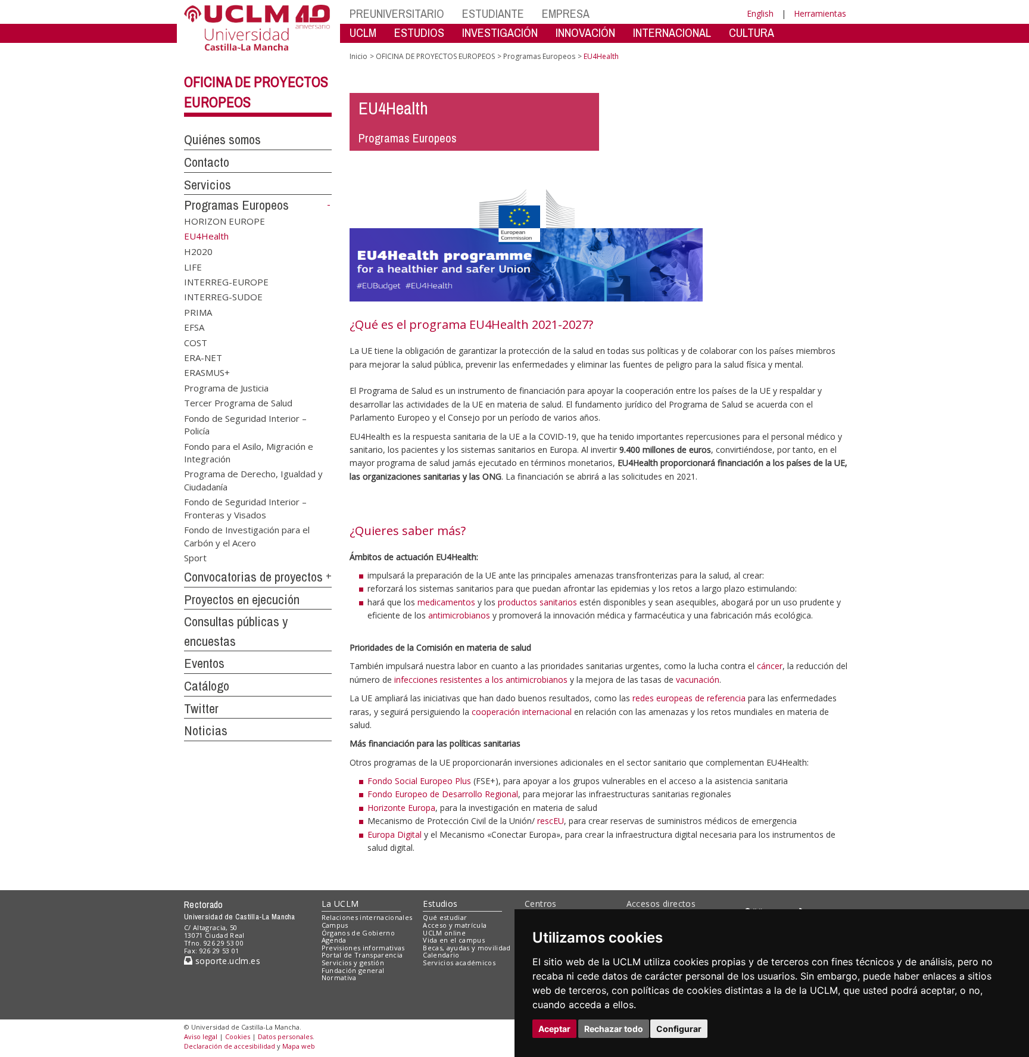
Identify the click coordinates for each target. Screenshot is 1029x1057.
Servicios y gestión (353, 962)
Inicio (358, 56)
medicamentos (446, 602)
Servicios (207, 185)
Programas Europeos (236, 205)
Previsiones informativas (363, 947)
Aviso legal (200, 1036)
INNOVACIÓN (585, 32)
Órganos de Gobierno (358, 932)
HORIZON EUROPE (224, 221)
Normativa (339, 977)
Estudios (440, 903)
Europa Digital (394, 834)
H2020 (198, 251)
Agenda (334, 939)
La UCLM (340, 903)
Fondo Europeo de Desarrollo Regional (442, 794)
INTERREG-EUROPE (226, 281)
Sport (195, 557)
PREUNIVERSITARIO (397, 13)
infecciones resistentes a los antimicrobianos (480, 679)
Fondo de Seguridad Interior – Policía (245, 424)
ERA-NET (203, 357)
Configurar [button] (678, 1029)
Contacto (206, 162)
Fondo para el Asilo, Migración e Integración (248, 452)
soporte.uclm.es (226, 960)
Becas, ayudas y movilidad (466, 947)
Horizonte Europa (401, 807)
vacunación (697, 679)
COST (195, 342)
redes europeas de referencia (689, 698)
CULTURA (751, 32)
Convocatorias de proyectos (253, 577)
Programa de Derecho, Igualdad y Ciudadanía (253, 480)
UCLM (363, 32)
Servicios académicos (459, 962)
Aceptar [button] (554, 1029)
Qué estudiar (445, 917)
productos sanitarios (537, 602)
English (760, 13)
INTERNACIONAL (672, 32)
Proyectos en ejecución (242, 599)
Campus (335, 925)
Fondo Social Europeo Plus (419, 780)
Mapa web (298, 1046)
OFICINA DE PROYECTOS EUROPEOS (435, 56)
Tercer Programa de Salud (238, 403)
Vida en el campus (454, 939)
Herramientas (820, 13)
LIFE (193, 266)
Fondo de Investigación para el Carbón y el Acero (247, 536)
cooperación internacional (522, 711)
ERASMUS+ (207, 372)
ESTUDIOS (419, 32)
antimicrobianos (459, 615)
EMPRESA (566, 13)
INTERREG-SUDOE (223, 297)
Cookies (237, 1036)
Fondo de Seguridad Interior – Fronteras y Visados (245, 508)
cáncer (769, 665)
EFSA (194, 327)
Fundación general (353, 970)
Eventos (204, 663)
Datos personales (285, 1036)
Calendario (441, 954)
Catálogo (206, 686)
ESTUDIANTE (493, 13)
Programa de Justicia (226, 387)
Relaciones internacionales (367, 917)
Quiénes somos (222, 139)
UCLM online (444, 932)
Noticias (205, 730)
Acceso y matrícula (455, 925)
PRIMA (198, 312)
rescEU (550, 820)
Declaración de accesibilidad (229, 1046)
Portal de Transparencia (362, 954)
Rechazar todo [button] (613, 1029)
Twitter (201, 708)
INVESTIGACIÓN (500, 32)
